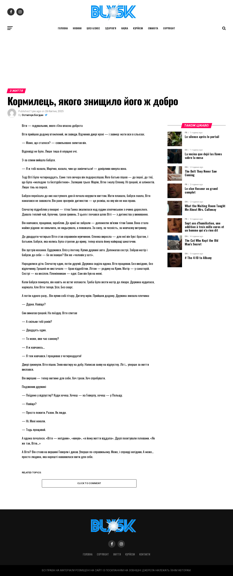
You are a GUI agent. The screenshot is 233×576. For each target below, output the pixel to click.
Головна (63, 28)
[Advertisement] (116, 59)
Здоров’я (110, 28)
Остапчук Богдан (32, 115)
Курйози (138, 28)
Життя (117, 554)
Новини (77, 28)
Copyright (169, 28)
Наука (124, 28)
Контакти (144, 554)
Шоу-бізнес (93, 28)
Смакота (153, 28)
